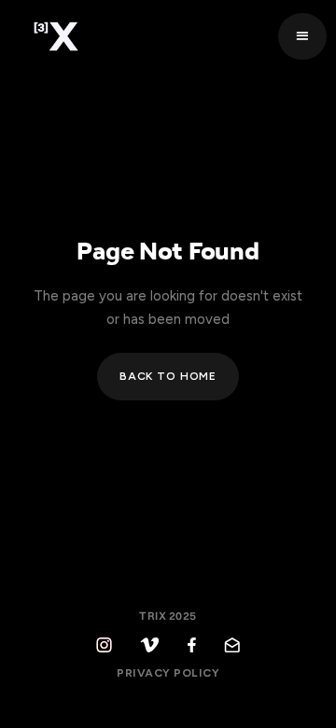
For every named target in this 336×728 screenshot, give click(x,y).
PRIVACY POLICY (168, 672)
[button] (302, 37)
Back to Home (168, 376)
